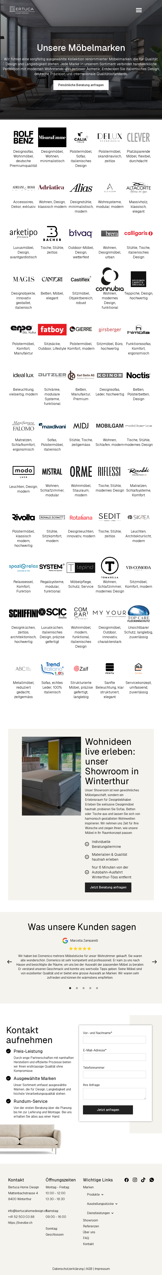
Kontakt (88, 1244)
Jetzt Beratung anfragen (108, 887)
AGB (89, 1269)
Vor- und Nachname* (97, 1033)
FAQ (86, 1238)
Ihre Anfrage (91, 1085)
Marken (88, 1187)
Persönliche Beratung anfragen (81, 85)
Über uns (89, 1232)
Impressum (102, 1269)
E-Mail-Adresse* (94, 1050)
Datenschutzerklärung (68, 1269)
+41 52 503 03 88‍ (21, 1217)
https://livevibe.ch (20, 1223)
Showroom (90, 1220)
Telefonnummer (94, 1068)
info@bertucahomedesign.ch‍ (27, 1211)
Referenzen (91, 1226)
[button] (137, 10)
